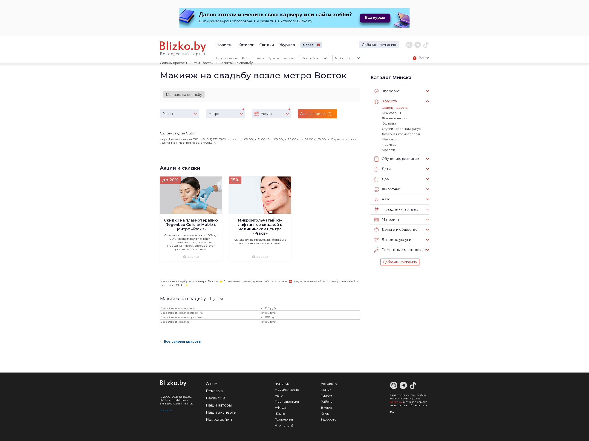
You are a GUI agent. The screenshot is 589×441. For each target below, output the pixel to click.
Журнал (287, 45)
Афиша (289, 58)
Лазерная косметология (401, 134)
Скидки (266, 45)
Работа (247, 58)
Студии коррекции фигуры (402, 129)
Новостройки (219, 419)
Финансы (282, 383)
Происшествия (287, 401)
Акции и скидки (180, 168)
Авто (260, 58)
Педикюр (389, 144)
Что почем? (284, 425)
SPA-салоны (391, 113)
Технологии (284, 419)
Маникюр (389, 139)
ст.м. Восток (203, 63)
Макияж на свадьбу (184, 94)
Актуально (329, 383)
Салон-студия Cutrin (178, 133)
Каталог (246, 45)
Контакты (166, 410)
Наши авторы (219, 405)
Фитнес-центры (394, 118)
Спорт (326, 413)
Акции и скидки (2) (315, 114)
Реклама (214, 391)
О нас (211, 384)
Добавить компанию (379, 45)
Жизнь (280, 413)
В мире (326, 407)
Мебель (309, 45)
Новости (224, 45)
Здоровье (328, 419)
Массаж (388, 150)
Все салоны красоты (182, 341)
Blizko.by (396, 402)
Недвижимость (226, 58)
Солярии (389, 123)
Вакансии (215, 398)
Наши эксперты (221, 412)
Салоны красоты (173, 63)
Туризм (274, 58)
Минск (326, 389)
